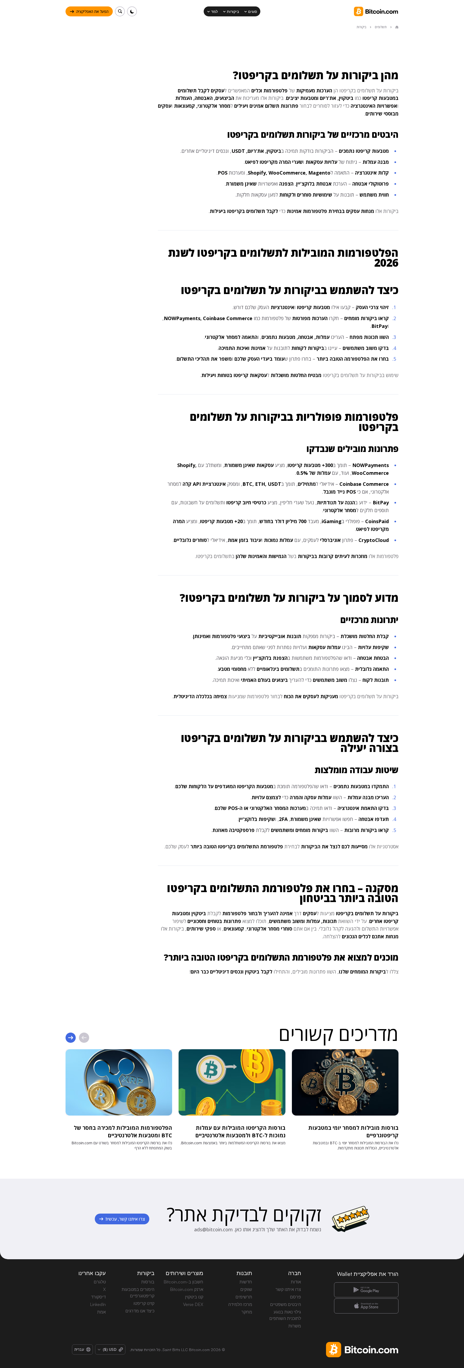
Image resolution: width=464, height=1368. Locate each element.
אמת (101, 1312)
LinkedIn (98, 1304)
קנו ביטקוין (194, 1297)
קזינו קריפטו (143, 1303)
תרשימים (243, 1297)
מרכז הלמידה (240, 1304)
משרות (294, 1326)
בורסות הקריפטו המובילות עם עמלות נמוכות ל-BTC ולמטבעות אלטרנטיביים (240, 1131)
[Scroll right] (71, 1038)
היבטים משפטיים (285, 1304)
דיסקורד (98, 1297)
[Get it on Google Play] (366, 1289)
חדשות (246, 1281)
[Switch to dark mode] (132, 11)
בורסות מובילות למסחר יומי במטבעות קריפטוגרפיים (353, 1131)
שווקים (246, 1289)
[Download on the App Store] (366, 1305)
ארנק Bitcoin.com (186, 1289)
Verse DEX (193, 1304)
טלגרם (100, 1281)
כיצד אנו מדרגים (139, 1310)
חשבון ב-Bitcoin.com (183, 1281)
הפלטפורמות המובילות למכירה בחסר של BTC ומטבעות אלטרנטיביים (123, 1131)
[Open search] (120, 11)
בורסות (147, 1281)
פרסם (295, 1297)
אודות (296, 1281)
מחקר (246, 1312)
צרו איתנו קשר (288, 1289)
